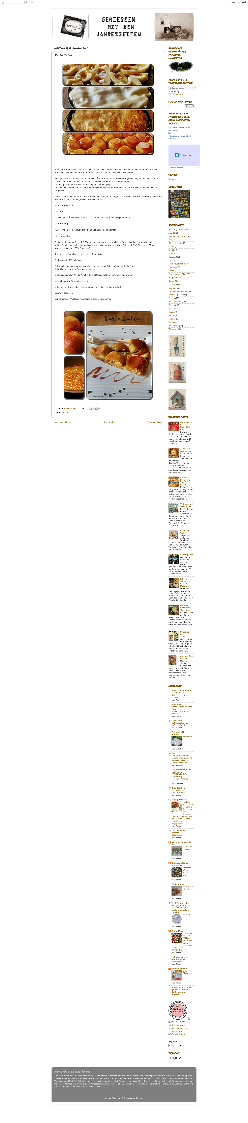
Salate (171, 315)
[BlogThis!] (90, 408)
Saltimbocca (177, 835)
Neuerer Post (62, 422)
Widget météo (184, 155)
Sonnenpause (186, 555)
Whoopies (173, 329)
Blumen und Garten (177, 236)
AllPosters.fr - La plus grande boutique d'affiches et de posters (182, 990)
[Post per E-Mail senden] (83, 408)
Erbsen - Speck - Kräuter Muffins (184, 582)
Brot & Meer (177, 931)
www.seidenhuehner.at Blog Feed (182, 691)
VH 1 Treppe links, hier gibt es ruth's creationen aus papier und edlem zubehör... (180, 907)
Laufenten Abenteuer (178, 291)
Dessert (172, 257)
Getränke (172, 267)
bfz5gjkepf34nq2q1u (180, 725)
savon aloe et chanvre (187, 847)
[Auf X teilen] (93, 408)
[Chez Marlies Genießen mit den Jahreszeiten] (169, 133)
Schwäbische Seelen (188, 888)
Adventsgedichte (176, 229)
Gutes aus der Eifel (177, 274)
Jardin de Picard (179, 969)
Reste (171, 312)
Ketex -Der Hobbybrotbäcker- (180, 722)
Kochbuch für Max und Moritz (181, 864)
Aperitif (171, 233)
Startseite (109, 422)
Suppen (172, 319)
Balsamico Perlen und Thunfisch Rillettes (185, 481)
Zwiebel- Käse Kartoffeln (186, 657)
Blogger (138, 1098)
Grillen (171, 271)
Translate (178, 94)
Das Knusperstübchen (180, 754)
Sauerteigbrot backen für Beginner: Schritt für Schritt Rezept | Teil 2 (182, 760)
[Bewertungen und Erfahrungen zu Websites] (176, 1034)
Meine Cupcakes (176, 295)
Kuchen (66, 412)
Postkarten (173, 308)
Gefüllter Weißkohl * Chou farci (185, 607)
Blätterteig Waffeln (184, 531)
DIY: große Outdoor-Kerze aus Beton (180, 791)
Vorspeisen (173, 326)
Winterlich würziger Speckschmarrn (187, 871)
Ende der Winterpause (187, 973)
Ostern (171, 298)
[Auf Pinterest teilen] (98, 408)
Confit (171, 250)
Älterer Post (155, 422)
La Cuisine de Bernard (178, 831)
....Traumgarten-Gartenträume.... (179, 958)
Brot (170, 240)
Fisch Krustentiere (176, 264)
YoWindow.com (175, 167)
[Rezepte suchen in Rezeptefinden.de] (176, 1022)
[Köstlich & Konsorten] (177, 1019)
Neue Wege (176, 962)
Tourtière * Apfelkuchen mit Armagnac (186, 451)
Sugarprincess (179, 800)
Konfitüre (172, 284)
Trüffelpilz (172, 322)
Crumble (172, 253)
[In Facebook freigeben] (96, 408)
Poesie (171, 305)
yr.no (198, 167)
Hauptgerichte (174, 278)
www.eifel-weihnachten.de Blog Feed (182, 706)
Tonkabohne (178, 884)
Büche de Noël (175, 243)
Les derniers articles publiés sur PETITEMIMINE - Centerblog (181, 773)
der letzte (186, 915)
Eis (169, 260)
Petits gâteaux (174, 302)
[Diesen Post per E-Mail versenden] (88, 408)
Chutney (172, 247)
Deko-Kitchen (178, 788)
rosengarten (187, 737)
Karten (171, 281)
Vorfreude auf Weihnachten (186, 505)
